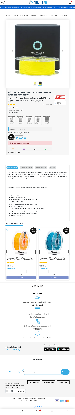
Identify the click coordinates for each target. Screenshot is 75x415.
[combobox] (8, 391)
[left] (6, 254)
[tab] (12, 167)
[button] (12, 51)
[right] (68, 254)
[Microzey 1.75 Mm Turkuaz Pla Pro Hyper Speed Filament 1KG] (21, 242)
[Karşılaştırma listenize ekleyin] (35, 149)
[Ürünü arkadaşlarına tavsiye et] (24, 149)
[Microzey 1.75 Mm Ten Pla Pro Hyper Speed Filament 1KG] (54, 242)
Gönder (66, 372)
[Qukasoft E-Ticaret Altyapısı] (37, 407)
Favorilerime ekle (15, 152)
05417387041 (12, 349)
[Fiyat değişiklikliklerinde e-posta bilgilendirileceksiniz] (46, 149)
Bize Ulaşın (63, 382)
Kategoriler (48, 382)
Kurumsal (34, 382)
